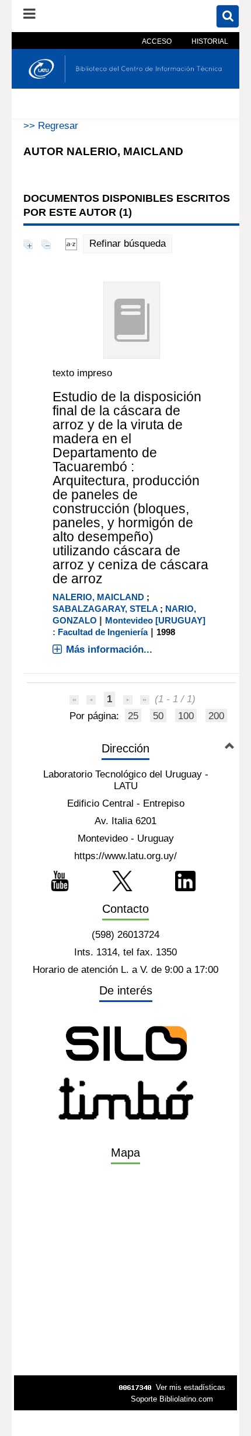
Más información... (109, 649)
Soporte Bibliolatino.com (172, 1399)
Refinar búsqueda (127, 243)
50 (158, 715)
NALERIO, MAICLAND (98, 597)
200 (216, 715)
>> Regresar (50, 125)
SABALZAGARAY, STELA (105, 609)
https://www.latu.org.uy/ (125, 855)
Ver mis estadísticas (190, 1387)
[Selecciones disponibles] (71, 243)
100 (186, 715)
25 (133, 715)
